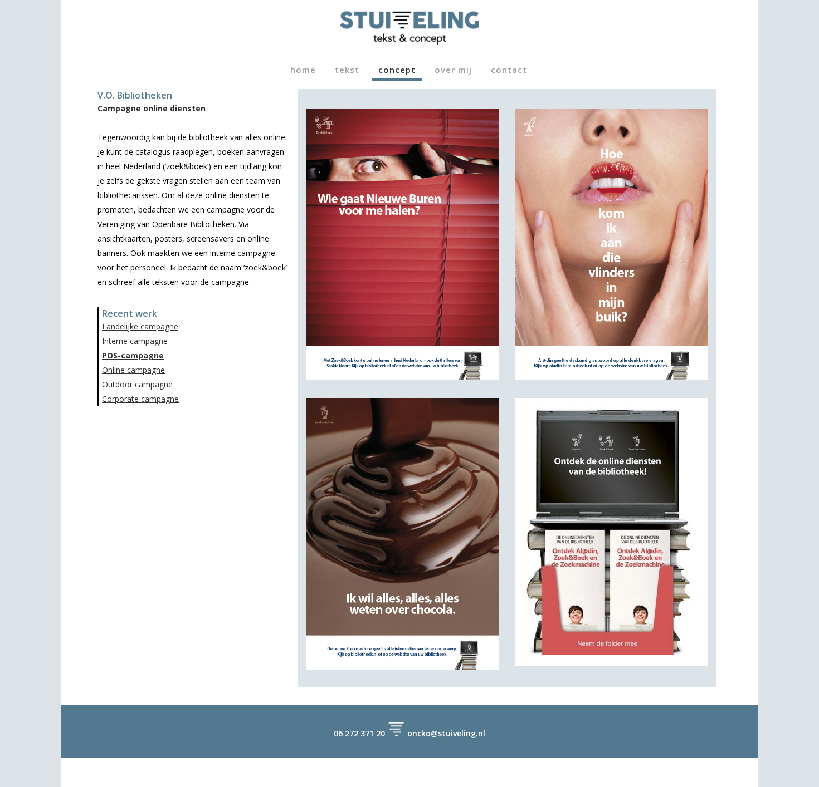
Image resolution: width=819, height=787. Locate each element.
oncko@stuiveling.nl (446, 733)
